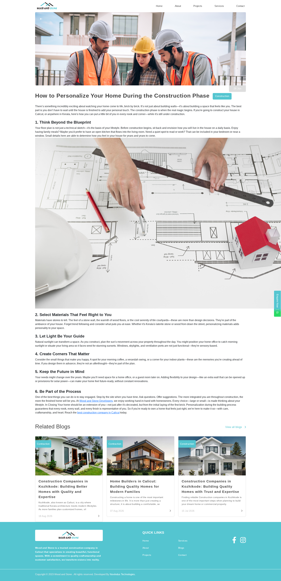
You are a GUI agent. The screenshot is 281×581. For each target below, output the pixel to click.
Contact (240, 6)
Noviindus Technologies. (122, 574)
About (178, 6)
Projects (197, 6)
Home (159, 6)
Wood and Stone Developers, (96, 400)
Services (219, 6)
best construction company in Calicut (98, 412)
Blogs (181, 548)
